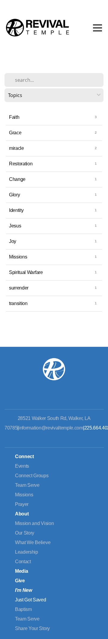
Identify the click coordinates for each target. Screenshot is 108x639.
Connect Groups (32, 475)
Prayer (21, 504)
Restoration (20, 163)
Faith (14, 117)
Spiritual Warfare (26, 272)
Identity (16, 210)
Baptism (23, 609)
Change (17, 179)
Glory (14, 194)
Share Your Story (32, 628)
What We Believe (32, 542)
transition (18, 303)
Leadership (26, 552)
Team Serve (27, 485)
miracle (16, 148)
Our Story (24, 532)
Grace (15, 132)
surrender (18, 287)
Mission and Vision (34, 523)
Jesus (15, 225)
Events (22, 466)
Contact (23, 561)
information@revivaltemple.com (51, 427)
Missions (18, 256)
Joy (12, 241)
